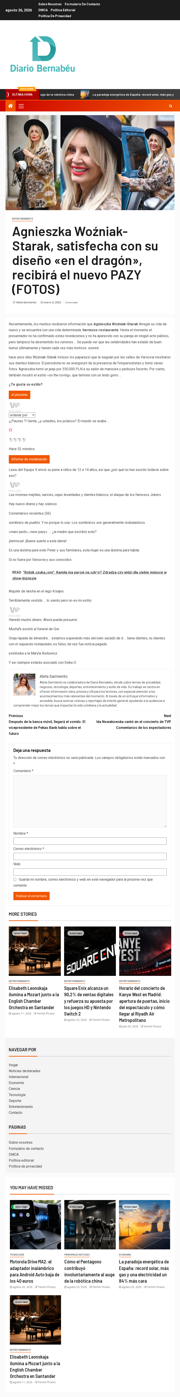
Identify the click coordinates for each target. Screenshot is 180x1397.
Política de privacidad (54, 16)
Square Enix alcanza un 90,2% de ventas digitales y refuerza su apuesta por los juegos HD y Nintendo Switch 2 (88, 1000)
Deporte (15, 1101)
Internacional (18, 1077)
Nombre (20, 833)
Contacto (15, 1113)
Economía (16, 1083)
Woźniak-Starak (45, 357)
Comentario (23, 771)
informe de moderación (29, 459)
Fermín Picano (45, 1013)
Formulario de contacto (82, 4)
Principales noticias (77, 1255)
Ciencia (14, 1089)
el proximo (19, 395)
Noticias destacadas (24, 1071)
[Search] (170, 106)
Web (16, 864)
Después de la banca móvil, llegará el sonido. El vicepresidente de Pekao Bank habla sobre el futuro (47, 725)
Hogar (13, 1065)
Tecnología (17, 1095)
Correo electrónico (28, 849)
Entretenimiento (22, 219)
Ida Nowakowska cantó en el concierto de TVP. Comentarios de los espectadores (133, 722)
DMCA (43, 10)
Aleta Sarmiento (26, 302)
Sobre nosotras (50, 4)
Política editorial (63, 10)
